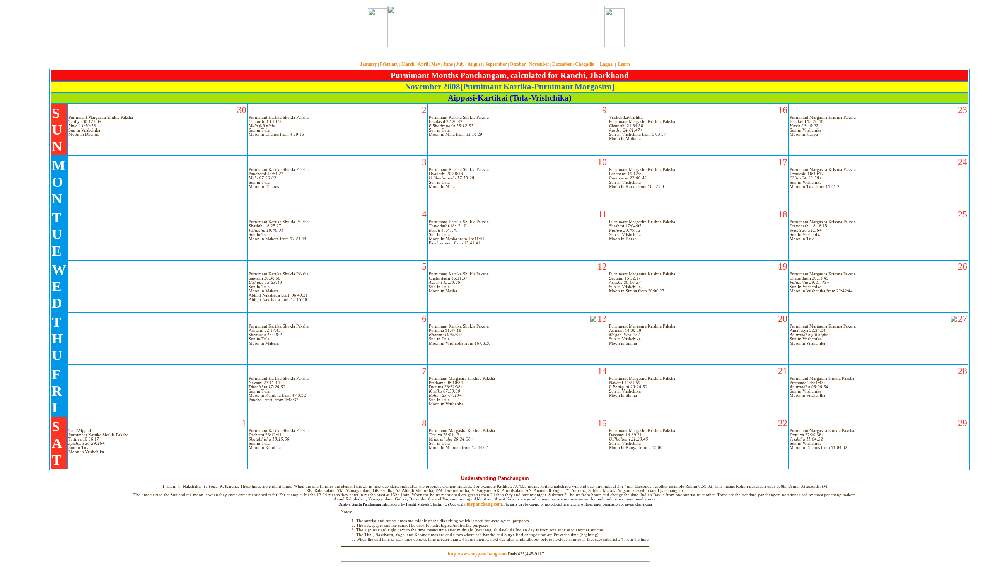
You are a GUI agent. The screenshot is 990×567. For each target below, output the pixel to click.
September (496, 64)
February (389, 64)
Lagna (606, 64)
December (562, 64)
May (435, 64)
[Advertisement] (339, 26)
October (518, 64)
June (448, 64)
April (423, 64)
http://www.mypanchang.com (477, 554)
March (408, 64)
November (539, 64)
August (475, 64)
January (368, 64)
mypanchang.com (495, 56)
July (460, 64)
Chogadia (584, 64)
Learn (624, 64)
